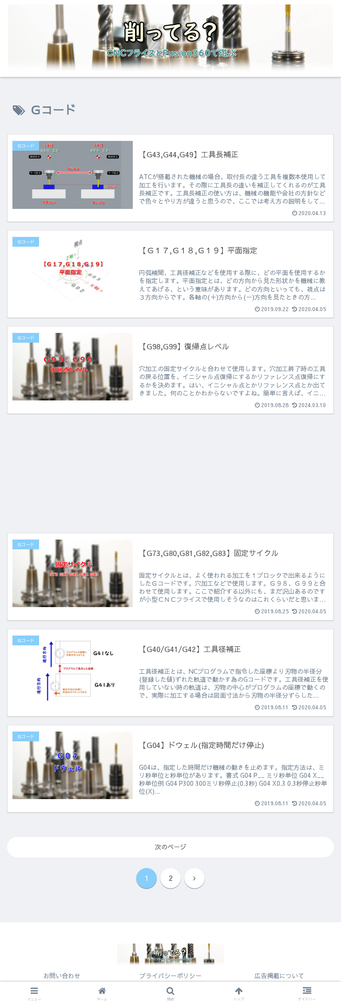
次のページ (170, 846)
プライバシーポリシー (170, 975)
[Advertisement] (170, 462)
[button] (315, 947)
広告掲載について (279, 975)
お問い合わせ (61, 975)
